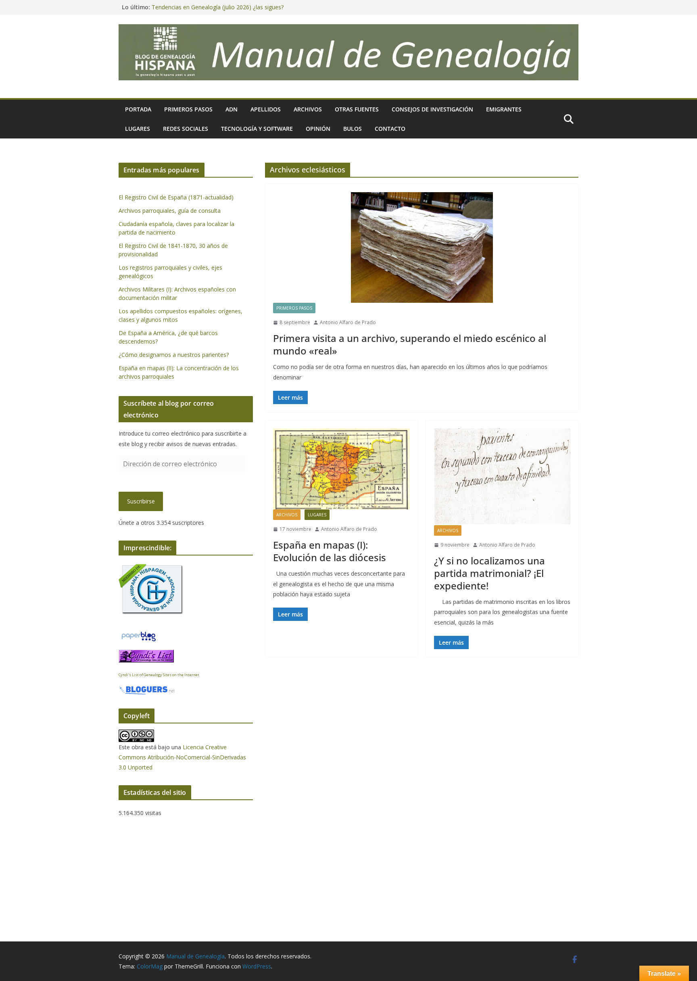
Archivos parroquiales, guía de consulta (170, 210)
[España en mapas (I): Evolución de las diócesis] (341, 468)
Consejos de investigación (432, 109)
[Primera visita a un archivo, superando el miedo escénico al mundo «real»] (421, 247)
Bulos (352, 128)
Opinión (318, 128)
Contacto (390, 128)
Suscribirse (141, 501)
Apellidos (265, 109)
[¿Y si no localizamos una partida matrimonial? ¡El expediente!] (502, 476)
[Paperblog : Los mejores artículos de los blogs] (139, 635)
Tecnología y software (257, 128)
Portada (138, 109)
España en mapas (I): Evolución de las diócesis (329, 551)
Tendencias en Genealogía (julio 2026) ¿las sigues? (218, 7)
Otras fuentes (357, 109)
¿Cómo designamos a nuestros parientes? (174, 354)
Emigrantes (504, 109)
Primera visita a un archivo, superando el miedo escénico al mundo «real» (409, 344)
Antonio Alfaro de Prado (348, 322)
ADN (231, 109)
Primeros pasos (188, 109)
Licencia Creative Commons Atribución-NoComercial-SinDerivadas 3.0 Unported (182, 757)
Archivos (308, 109)
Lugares (137, 128)
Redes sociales (185, 128)
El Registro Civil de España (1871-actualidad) (176, 197)
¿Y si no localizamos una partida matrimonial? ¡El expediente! (489, 573)
